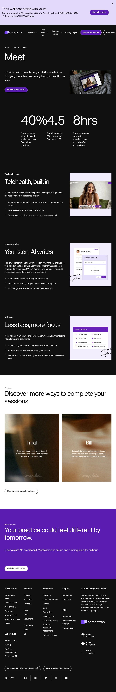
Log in (74, 33)
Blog (45, 608)
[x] (56, 678)
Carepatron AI (11, 656)
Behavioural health (10, 597)
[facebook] (25, 678)
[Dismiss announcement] (112, 3)
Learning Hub (48, 617)
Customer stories (55, 32)
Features (31, 33)
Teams (7, 624)
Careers (46, 604)
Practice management (10, 650)
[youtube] (66, 678)
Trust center (67, 617)
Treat (26, 630)
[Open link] (32, 448)
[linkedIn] (45, 678)
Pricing (68, 33)
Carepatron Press (50, 621)
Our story (47, 596)
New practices (11, 615)
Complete (28, 626)
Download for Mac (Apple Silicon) (22, 669)
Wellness (8, 611)
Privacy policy (68, 628)
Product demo (11, 641)
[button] (11, 678)
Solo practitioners (12, 620)
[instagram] (35, 678)
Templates (47, 612)
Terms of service (50, 635)
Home (7, 48)
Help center (67, 596)
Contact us (66, 600)
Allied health (10, 607)
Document (28, 619)
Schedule (28, 600)
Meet (26, 615)
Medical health (11, 603)
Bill (25, 634)
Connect (27, 596)
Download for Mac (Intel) (57, 669)
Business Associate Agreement (48, 628)
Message (28, 604)
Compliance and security (69, 622)
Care (26, 611)
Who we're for (43, 32)
